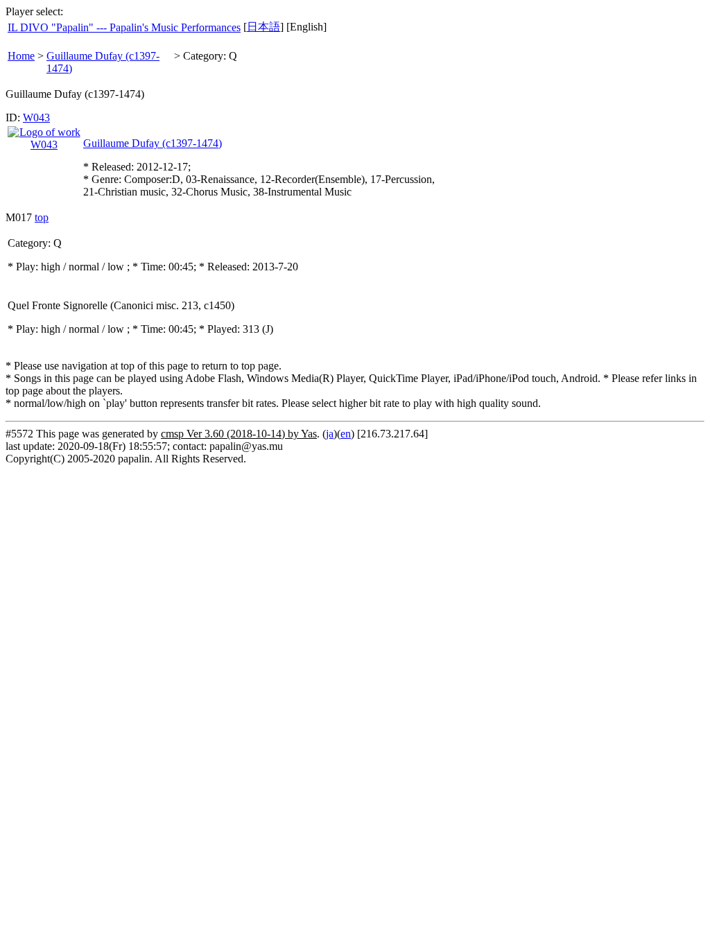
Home (21, 56)
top (42, 217)
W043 (36, 117)
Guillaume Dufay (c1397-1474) (152, 143)
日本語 (263, 27)
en (345, 434)
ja (330, 434)
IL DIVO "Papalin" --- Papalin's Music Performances (124, 27)
